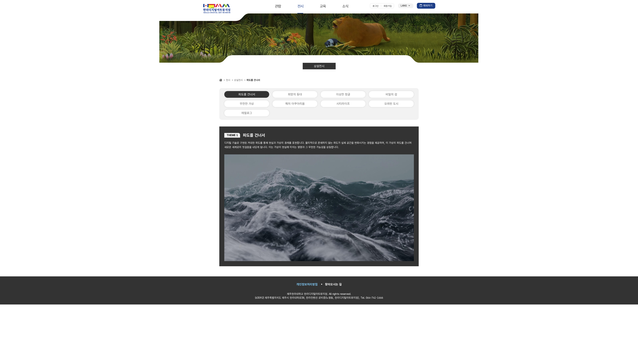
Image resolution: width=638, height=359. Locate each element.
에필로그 (246, 113)
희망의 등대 (295, 94)
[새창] (217, 9)
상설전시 (319, 66)
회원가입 (388, 6)
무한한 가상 (247, 103)
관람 (278, 6)
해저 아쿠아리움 (295, 103)
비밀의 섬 (391, 94)
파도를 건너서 (246, 94)
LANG (404, 5)
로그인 (375, 6)
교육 (323, 6)
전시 (300, 6)
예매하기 (427, 5)
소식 (345, 6)
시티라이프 (343, 103)
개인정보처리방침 (307, 284)
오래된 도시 (391, 103)
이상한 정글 (343, 94)
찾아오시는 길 (333, 284)
